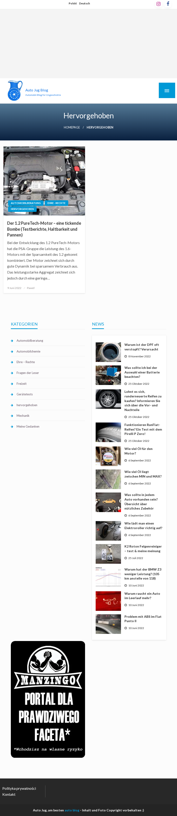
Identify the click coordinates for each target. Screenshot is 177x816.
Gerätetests (25, 394)
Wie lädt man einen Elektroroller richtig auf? (143, 525)
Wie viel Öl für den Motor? (138, 451)
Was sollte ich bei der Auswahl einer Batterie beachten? (142, 372)
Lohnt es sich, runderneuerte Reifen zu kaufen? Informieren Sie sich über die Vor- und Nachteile (143, 400)
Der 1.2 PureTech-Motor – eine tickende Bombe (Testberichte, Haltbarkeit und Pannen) (44, 229)
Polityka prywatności (19, 788)
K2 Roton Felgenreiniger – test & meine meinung (143, 548)
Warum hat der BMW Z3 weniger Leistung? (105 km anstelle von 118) (142, 573)
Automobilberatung (26, 202)
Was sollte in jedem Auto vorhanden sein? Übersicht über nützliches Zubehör (141, 501)
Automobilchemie (28, 351)
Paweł (31, 288)
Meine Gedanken (28, 426)
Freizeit (22, 383)
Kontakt (8, 794)
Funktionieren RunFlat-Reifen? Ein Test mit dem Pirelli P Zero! (143, 429)
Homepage (72, 127)
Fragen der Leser (28, 373)
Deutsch (84, 3)
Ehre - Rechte (56, 202)
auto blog (72, 810)
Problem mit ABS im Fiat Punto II (143, 619)
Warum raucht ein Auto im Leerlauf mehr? (142, 596)
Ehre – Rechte (26, 362)
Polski (73, 3)
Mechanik (23, 415)
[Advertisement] (88, 44)
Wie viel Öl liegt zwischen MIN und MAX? (143, 474)
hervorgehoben (22, 208)
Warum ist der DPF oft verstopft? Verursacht (141, 347)
